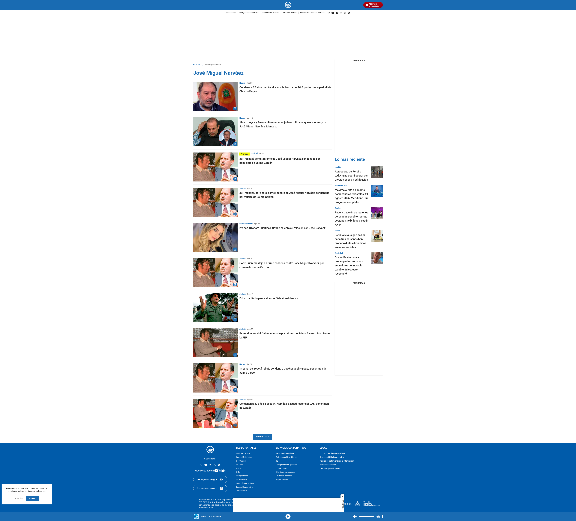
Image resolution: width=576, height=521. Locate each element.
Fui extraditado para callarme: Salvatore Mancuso (269, 298)
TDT (278, 461)
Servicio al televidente (285, 454)
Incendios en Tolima (270, 13)
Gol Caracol (241, 461)
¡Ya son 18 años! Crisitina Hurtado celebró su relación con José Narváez (282, 228)
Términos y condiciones (330, 469)
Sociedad (339, 253)
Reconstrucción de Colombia (312, 13)
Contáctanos (281, 469)
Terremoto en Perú (289, 13)
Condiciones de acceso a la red (333, 454)
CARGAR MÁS (262, 437)
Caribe (337, 208)
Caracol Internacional (245, 483)
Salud (337, 231)
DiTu (238, 472)
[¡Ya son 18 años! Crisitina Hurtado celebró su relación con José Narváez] (215, 237)
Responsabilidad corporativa (332, 457)
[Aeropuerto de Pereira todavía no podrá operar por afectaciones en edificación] (377, 172)
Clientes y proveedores (285, 472)
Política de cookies (328, 465)
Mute (355, 516)
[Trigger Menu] (195, 5)
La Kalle (239, 465)
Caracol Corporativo (244, 487)
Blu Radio (197, 65)
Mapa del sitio (282, 480)
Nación (242, 83)
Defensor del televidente (286, 457)
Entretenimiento (246, 223)
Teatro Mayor (241, 480)
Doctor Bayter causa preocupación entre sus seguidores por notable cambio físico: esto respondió (349, 265)
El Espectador (242, 476)
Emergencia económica (248, 13)
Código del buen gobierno (286, 465)
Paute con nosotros (284, 476)
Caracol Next (241, 491)
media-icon (288, 516)
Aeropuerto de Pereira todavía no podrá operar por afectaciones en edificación (351, 175)
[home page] (288, 5)
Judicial (254, 153)
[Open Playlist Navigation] (382, 516)
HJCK (238, 469)
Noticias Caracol (243, 454)
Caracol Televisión (244, 457)
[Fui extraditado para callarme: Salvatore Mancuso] (215, 307)
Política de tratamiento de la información (337, 461)
